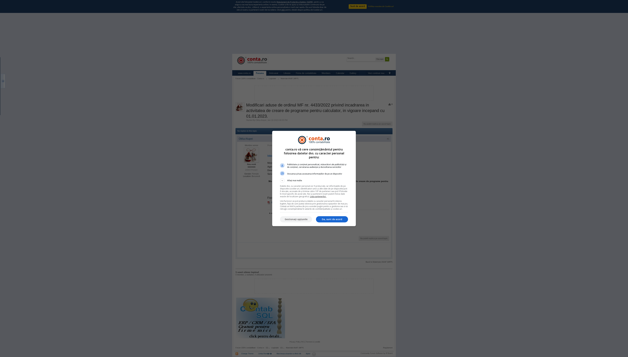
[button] (314, 180)
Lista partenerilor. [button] (318, 196)
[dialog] (314, 178)
